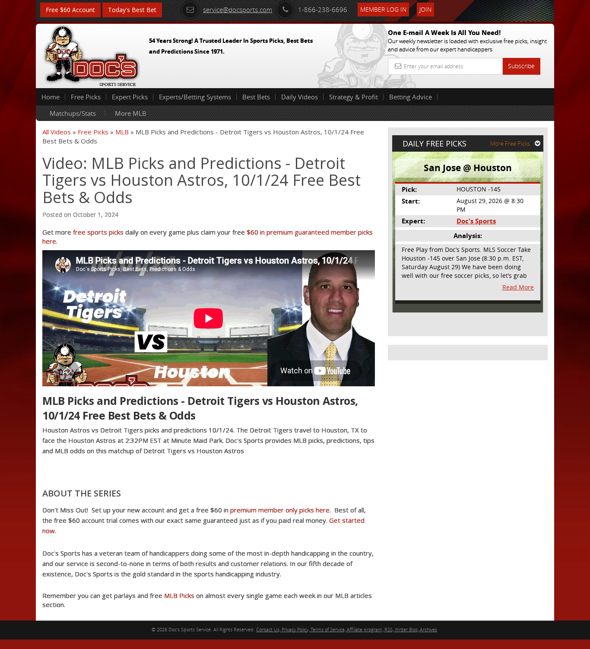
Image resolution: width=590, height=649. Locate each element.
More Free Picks (510, 143)
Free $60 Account (70, 10)
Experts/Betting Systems (195, 96)
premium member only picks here (280, 510)
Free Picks (86, 96)
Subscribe (521, 66)
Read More (518, 287)
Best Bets (256, 96)
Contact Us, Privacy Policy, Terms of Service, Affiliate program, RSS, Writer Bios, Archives (346, 629)
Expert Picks (130, 96)
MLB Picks (179, 595)
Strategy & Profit (353, 96)
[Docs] (91, 54)
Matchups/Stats (73, 113)
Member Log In (383, 9)
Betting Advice (410, 96)
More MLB (130, 113)
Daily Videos (299, 96)
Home (50, 96)
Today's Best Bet (132, 10)
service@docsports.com (237, 9)
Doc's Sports (476, 221)
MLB (122, 131)
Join (425, 9)
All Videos (56, 131)
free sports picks (98, 232)
